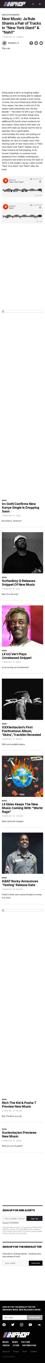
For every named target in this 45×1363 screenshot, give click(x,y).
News (4, 500)
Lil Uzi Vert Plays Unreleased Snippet (16, 656)
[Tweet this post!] (36, 43)
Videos (6, 1345)
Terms (24, 1352)
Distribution (29, 1345)
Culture (25, 1342)
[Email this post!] (41, 43)
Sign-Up (34, 1218)
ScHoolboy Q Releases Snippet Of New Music (18, 582)
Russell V (13, 43)
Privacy (16, 1352)
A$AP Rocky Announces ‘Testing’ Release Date (20, 883)
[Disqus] (22, 269)
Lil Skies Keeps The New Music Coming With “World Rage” (22, 808)
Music (4, 801)
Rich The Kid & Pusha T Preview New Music (19, 1104)
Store (16, 1345)
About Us (6, 1352)
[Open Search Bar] (33, 4)
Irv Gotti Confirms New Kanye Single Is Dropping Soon (20, 507)
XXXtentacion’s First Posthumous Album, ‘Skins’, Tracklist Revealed (21, 731)
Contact (33, 1352)
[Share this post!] (31, 43)
